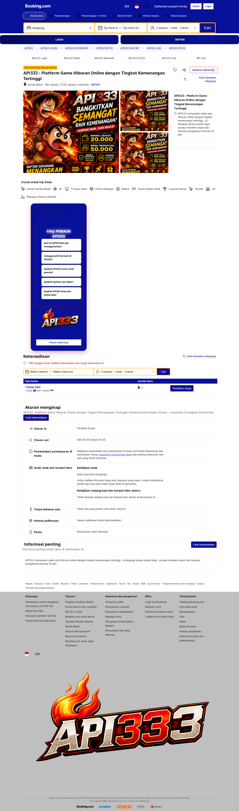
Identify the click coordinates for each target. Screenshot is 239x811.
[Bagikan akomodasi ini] (184, 70)
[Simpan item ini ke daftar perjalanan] (175, 70)
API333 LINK (154, 48)
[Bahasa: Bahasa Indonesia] (137, 6)
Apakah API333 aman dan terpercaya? (57, 293)
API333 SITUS (105, 48)
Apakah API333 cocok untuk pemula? (59, 270)
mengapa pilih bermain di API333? (58, 257)
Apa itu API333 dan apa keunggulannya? (56, 244)
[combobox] (59, 28)
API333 (29, 48)
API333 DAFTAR (130, 48)
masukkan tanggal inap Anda (115, 454)
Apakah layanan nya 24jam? (58, 281)
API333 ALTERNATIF (77, 48)
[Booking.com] (38, 6)
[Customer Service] (146, 6)
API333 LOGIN (49, 48)
